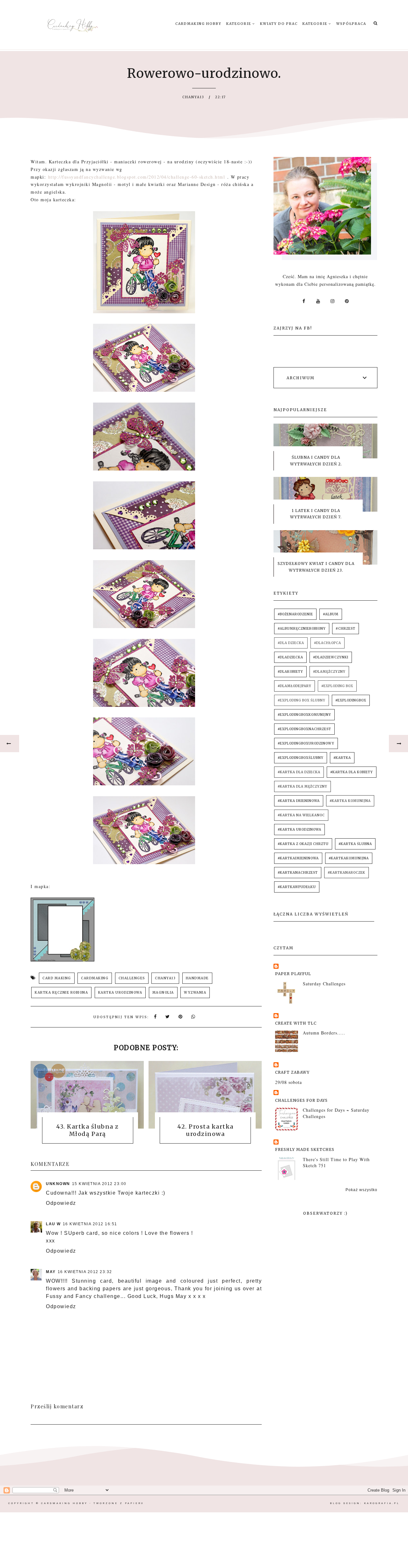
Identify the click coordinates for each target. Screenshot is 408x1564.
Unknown (58, 1184)
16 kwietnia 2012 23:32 (85, 1272)
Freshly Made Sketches (304, 1149)
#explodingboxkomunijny (304, 715)
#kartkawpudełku (297, 887)
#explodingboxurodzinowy (306, 743)
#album (331, 614)
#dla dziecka (291, 643)
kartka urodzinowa (120, 992)
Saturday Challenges (324, 984)
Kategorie (239, 24)
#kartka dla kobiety (351, 772)
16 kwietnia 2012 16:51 (90, 1224)
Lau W (53, 1224)
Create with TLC (296, 1023)
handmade (197, 978)
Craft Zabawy (292, 1072)
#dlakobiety (290, 672)
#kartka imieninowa (299, 801)
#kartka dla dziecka (299, 772)
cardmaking (94, 978)
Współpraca (351, 24)
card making (56, 978)
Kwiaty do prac (279, 24)
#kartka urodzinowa (299, 829)
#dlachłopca (327, 643)
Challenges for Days (301, 1100)
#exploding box (337, 686)
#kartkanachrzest (298, 873)
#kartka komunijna (350, 801)
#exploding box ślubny (301, 700)
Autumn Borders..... (324, 1033)
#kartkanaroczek (346, 873)
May (51, 1272)
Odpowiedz (61, 1203)
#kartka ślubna (355, 844)
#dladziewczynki (330, 657)
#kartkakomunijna (349, 858)
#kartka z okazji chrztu (303, 844)
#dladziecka (290, 657)
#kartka (342, 758)
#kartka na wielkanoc (301, 815)
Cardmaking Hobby (198, 24)
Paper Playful (293, 973)
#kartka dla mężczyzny (302, 786)
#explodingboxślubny (301, 758)
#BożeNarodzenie (295, 614)
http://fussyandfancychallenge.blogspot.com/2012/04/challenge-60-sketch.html (136, 177)
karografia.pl (382, 1503)
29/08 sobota (288, 1082)
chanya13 (165, 978)
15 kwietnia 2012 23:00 (99, 1184)
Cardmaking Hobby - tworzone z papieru (92, 1503)
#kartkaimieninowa (298, 858)
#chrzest (345, 628)
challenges (132, 978)
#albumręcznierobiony (302, 628)
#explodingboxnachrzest (304, 729)
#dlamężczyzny (329, 672)
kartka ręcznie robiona (61, 992)
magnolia (163, 992)
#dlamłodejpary (294, 686)
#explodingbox (350, 700)
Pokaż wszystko (361, 1190)
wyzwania (195, 992)
